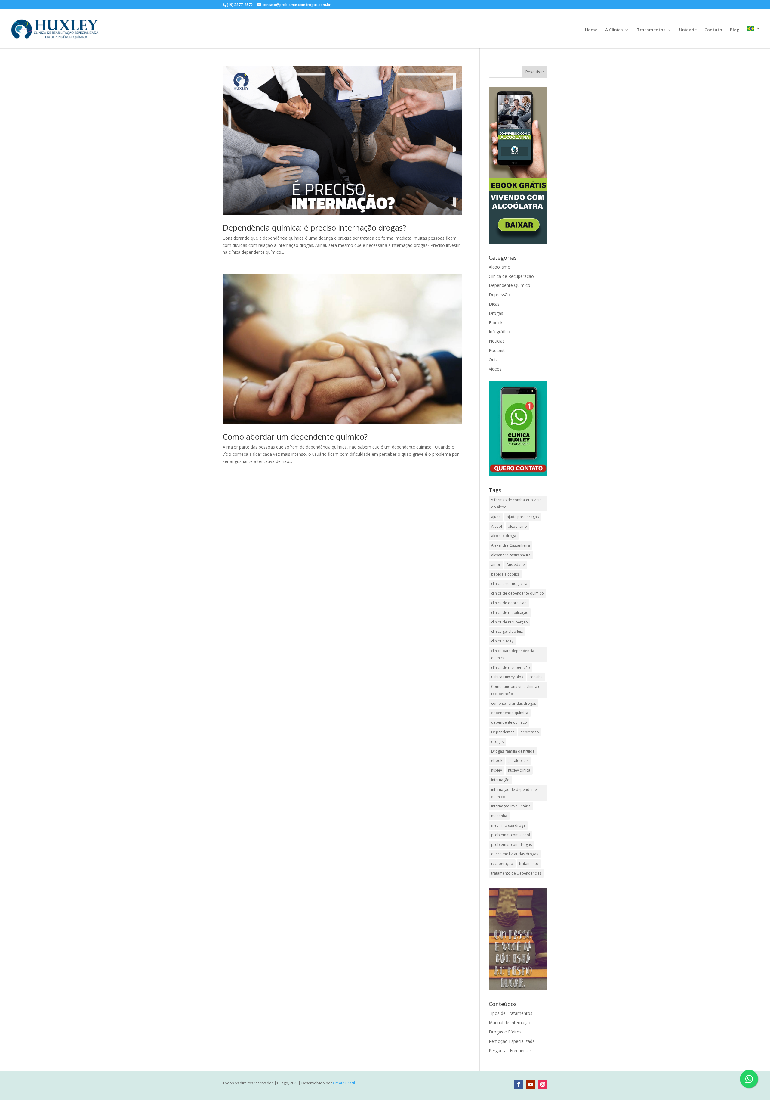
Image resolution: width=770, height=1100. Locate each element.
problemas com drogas (511, 844)
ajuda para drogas (523, 516)
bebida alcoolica (505, 574)
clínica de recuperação (510, 667)
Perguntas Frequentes (510, 1050)
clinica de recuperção (509, 622)
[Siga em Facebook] (518, 1084)
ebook (496, 760)
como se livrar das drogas (513, 703)
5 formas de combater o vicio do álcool (516, 503)
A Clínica (614, 30)
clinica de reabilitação (509, 612)
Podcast (497, 350)
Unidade (688, 30)
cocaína (536, 676)
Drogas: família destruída (512, 751)
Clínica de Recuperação (511, 276)
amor (495, 564)
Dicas (494, 304)
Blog (734, 30)
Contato (713, 30)
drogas (497, 741)
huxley (496, 770)
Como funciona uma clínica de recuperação (517, 690)
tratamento (528, 863)
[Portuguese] (753, 37)
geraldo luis (518, 760)
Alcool (496, 526)
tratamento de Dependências (516, 873)
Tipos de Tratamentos (510, 1013)
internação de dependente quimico (514, 793)
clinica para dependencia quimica (512, 654)
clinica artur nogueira (509, 583)
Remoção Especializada (512, 1041)
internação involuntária (511, 806)
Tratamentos (651, 30)
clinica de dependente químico (517, 593)
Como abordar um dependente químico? (295, 436)
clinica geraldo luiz (507, 631)
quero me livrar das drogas (514, 853)
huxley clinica (519, 770)
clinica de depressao (509, 602)
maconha (499, 815)
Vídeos (495, 369)
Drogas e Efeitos (505, 1032)
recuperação (502, 863)
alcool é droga (503, 535)
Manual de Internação (510, 1022)
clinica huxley (502, 641)
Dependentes (502, 732)
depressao (529, 732)
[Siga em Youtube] (530, 1084)
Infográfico (499, 331)
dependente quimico (509, 722)
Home (591, 30)
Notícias (497, 341)
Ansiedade (516, 564)
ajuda (496, 516)
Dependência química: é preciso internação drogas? (314, 227)
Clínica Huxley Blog (507, 676)
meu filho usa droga (508, 825)
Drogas (496, 313)
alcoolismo (517, 526)
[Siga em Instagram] (542, 1084)
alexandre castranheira (511, 555)
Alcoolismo (499, 267)
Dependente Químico (509, 285)
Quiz (493, 359)
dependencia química (509, 712)
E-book (496, 322)
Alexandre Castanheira (510, 545)
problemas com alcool (510, 834)
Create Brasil (344, 1083)
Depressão (499, 294)
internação (500, 779)
